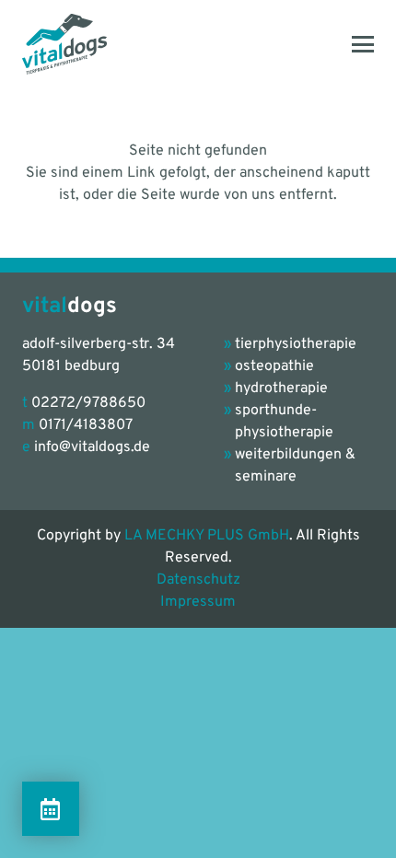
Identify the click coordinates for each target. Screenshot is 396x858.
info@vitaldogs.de (92, 447)
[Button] (50, 809)
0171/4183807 (86, 425)
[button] (363, 44)
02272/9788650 (88, 403)
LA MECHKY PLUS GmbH (206, 536)
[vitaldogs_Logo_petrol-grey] (64, 44)
